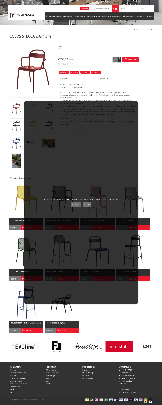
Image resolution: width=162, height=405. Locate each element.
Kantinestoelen (96, 72)
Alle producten (51, 370)
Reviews (104, 78)
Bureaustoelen (68, 16)
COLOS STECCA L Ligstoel (55, 323)
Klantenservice (15, 387)
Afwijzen (87, 205)
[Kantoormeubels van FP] (57, 346)
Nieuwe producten (52, 373)
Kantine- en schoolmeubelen (111, 16)
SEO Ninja (41, 400)
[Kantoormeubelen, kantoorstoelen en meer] (22, 15)
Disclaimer (13, 375)
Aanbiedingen (51, 375)
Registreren (86, 370)
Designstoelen (85, 72)
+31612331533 (125, 373)
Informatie (63, 78)
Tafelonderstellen (129, 16)
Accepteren (76, 205)
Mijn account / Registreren (101, 9)
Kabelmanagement (93, 16)
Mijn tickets (86, 375)
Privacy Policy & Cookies (18, 378)
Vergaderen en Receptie (144, 16)
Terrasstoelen (75, 72)
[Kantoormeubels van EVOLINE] (25, 346)
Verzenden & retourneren (19, 384)
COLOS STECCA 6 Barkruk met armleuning (26, 323)
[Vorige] (13, 345)
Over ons (13, 370)
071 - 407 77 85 (126, 370)
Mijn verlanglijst (87, 378)
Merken (48, 378)
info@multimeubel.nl (128, 375)
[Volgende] (149, 345)
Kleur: (60, 46)
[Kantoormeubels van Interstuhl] (119, 346)
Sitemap (12, 389)
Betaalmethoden (16, 381)
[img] (142, 9)
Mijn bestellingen (88, 373)
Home (132, 30)
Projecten (84, 9)
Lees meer (114, 199)
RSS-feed (49, 384)
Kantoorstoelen (80, 16)
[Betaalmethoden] (86, 399)
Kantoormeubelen (55, 16)
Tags (47, 381)
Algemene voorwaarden (18, 373)
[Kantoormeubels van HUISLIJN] (88, 346)
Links (11, 392)
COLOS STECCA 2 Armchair (143, 30)
